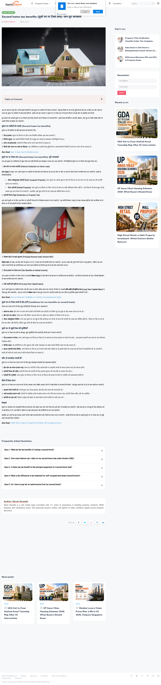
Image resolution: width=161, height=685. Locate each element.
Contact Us (18, 678)
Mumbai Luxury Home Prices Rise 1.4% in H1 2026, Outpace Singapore (89, 611)
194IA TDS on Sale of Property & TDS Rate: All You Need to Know (35, 423)
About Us (33, 676)
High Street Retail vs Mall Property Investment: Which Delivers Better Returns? (136, 238)
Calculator (117, 3)
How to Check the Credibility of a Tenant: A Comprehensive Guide (35, 297)
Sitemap (23, 676)
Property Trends (41, 3)
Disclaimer (44, 676)
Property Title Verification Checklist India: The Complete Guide (139, 41)
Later (85, 11)
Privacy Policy (6, 678)
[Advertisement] (54, 552)
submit (122, 93)
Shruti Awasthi (9, 22)
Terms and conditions (59, 676)
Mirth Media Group (43, 682)
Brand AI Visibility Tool (9, 676)
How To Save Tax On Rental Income (24, 152)
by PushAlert (62, 14)
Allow (98, 11)
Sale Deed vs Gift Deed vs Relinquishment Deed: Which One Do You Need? (140, 50)
